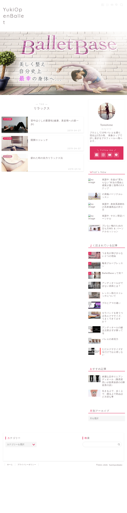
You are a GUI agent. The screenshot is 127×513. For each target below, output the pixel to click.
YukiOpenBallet (13, 15)
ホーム (10, 464)
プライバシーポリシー (27, 464)
